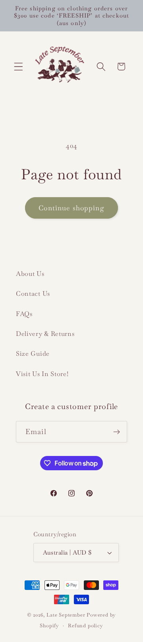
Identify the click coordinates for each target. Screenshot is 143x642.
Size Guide (33, 353)
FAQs (24, 314)
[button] (18, 66)
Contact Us (33, 293)
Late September (65, 614)
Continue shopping (71, 208)
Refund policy (85, 625)
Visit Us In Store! (42, 374)
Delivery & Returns (45, 334)
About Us (30, 274)
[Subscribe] (116, 431)
